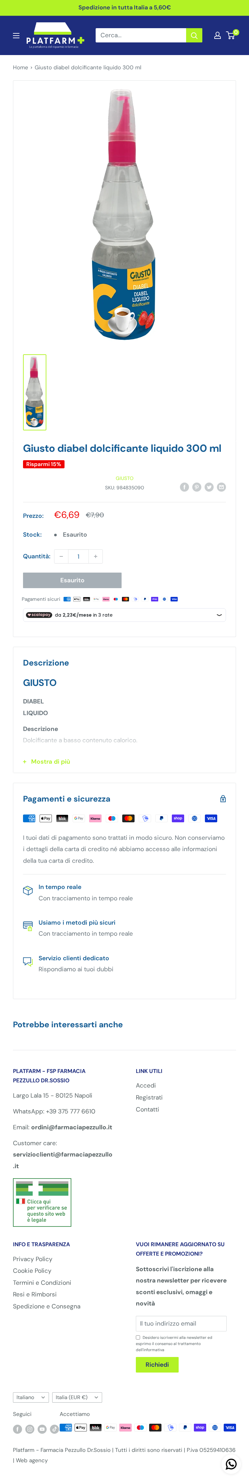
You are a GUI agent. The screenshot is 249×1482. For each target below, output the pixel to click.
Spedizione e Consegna (46, 1306)
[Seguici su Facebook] (17, 1429)
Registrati (149, 1097)
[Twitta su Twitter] (209, 487)
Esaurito (72, 580)
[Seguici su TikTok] (54, 1429)
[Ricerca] (194, 35)
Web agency (32, 1460)
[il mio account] (217, 35)
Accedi (146, 1085)
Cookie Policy (32, 1271)
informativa (153, 1349)
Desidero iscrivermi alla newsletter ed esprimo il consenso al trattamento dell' (174, 1343)
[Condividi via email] (221, 487)
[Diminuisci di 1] (61, 556)
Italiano (25, 1397)
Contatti (147, 1109)
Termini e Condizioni (42, 1283)
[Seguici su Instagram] (29, 1429)
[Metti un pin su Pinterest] (196, 487)
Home (20, 67)
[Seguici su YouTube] (42, 1429)
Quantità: (36, 556)
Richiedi (157, 1365)
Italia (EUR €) (72, 1397)
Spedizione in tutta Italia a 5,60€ (124, 7)
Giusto (125, 478)
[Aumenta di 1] (95, 556)
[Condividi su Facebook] (184, 487)
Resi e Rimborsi (35, 1294)
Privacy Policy (33, 1259)
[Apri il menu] (16, 35)
